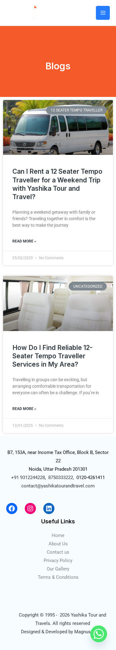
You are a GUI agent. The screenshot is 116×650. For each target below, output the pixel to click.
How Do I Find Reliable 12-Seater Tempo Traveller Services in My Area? (52, 356)
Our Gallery (58, 569)
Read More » (24, 241)
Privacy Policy (58, 560)
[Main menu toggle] (103, 13)
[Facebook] (11, 508)
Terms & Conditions (58, 577)
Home (58, 535)
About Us (58, 544)
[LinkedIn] (48, 508)
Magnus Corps (89, 632)
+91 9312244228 (28, 477)
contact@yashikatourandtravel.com (58, 486)
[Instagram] (30, 508)
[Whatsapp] (98, 634)
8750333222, (61, 477)
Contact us (58, 552)
